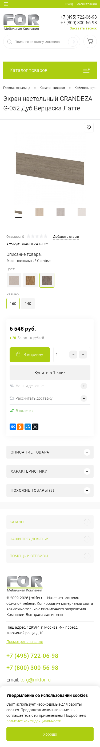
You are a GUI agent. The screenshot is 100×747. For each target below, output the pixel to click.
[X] (35, 427)
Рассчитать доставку (34, 398)
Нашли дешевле (29, 386)
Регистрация (87, 4)
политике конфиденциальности (33, 721)
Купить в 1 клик (50, 372)
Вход (69, 4)
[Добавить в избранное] (89, 127)
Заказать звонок (83, 28)
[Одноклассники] (20, 427)
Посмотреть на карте (24, 642)
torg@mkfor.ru (35, 680)
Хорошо (50, 734)
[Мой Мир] (28, 427)
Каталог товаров (28, 70)
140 (28, 303)
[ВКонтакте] (13, 427)
